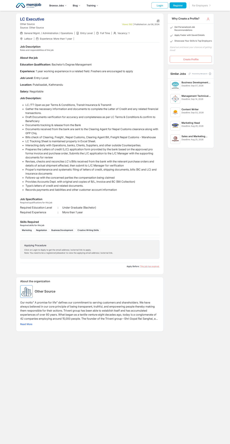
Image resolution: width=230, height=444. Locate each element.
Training (91, 5)
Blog (75, 5)
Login (160, 5)
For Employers (200, 5)
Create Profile (191, 59)
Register (178, 5)
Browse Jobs (56, 5)
